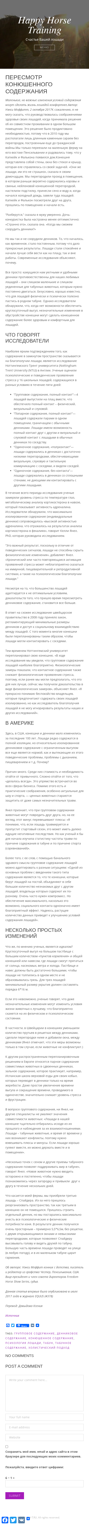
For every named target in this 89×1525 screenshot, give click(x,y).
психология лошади (23, 1343)
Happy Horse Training (44, 24)
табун (48, 1343)
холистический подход (49, 1347)
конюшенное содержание (51, 1338)
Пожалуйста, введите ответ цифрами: (34, 1467)
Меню (44, 47)
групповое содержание (34, 1333)
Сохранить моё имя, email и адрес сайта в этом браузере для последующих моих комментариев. (43, 1454)
